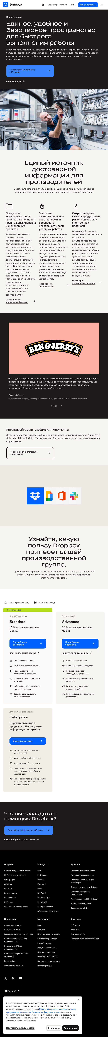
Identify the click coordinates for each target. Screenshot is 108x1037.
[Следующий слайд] (62, 406)
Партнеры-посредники (47, 957)
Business (41, 880)
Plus (39, 871)
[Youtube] (20, 978)
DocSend (41, 893)
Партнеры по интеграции (48, 961)
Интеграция (9, 880)
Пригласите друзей (46, 952)
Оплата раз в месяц (18, 602)
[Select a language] (43, 4)
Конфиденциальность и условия (18, 934)
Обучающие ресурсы (14, 965)
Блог (39, 925)
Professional (42, 875)
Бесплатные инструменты (16, 907)
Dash (39, 889)
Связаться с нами (12, 930)
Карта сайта (9, 961)
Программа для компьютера (17, 871)
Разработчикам (44, 943)
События (41, 930)
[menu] (102, 4)
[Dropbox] (13, 4)
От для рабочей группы (27, 666)
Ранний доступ (11, 898)
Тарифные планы (45, 907)
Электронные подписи (81, 903)
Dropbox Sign (43, 898)
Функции (8, 884)
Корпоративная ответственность (85, 939)
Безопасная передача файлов (84, 887)
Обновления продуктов (47, 911)
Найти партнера (44, 966)
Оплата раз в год (46, 602)
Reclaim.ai (42, 902)
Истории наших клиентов (48, 934)
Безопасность (10, 893)
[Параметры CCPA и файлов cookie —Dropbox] (42, 1015)
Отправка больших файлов (83, 871)
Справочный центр (12, 925)
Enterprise (41, 884)
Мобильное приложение (15, 875)
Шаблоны (8, 902)
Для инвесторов (78, 934)
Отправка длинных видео (82, 875)
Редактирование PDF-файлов (84, 899)
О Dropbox (75, 925)
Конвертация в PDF (79, 908)
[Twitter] (5, 978)
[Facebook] (13, 978)
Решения (8, 889)
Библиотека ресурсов (47, 939)
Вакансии (75, 930)
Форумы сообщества (47, 948)
